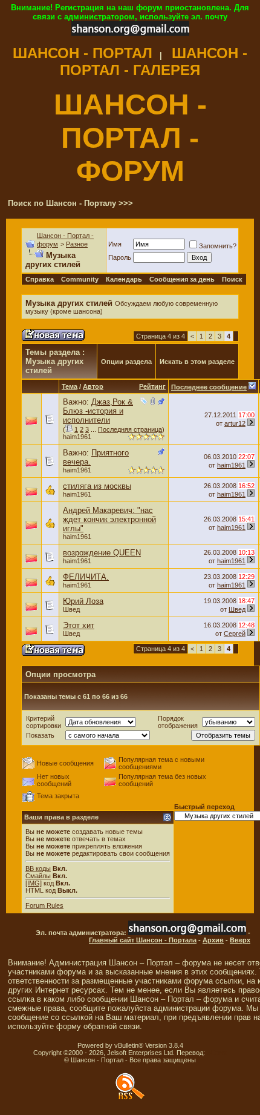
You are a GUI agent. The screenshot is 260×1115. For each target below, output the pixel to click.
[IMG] (33, 883)
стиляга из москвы (97, 486)
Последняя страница (130, 429)
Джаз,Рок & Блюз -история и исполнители (98, 411)
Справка (39, 279)
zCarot (217, 1052)
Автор (93, 386)
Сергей (234, 633)
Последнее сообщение (209, 387)
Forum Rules (44, 905)
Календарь (124, 279)
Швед (71, 609)
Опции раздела (126, 361)
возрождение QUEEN (102, 552)
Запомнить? (217, 246)
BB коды (38, 868)
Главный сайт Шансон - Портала (143, 940)
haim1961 (77, 436)
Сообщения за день (182, 279)
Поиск (232, 279)
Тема (69, 386)
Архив (213, 940)
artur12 (234, 423)
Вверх (240, 940)
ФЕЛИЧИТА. (86, 576)
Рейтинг (152, 386)
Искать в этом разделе (197, 361)
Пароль (119, 257)
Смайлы (38, 875)
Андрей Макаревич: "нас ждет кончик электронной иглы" (109, 519)
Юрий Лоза (83, 601)
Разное (77, 244)
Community (80, 279)
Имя (115, 244)
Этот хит (78, 625)
